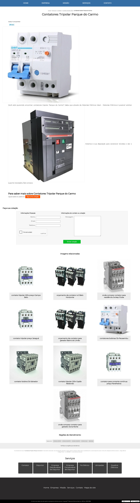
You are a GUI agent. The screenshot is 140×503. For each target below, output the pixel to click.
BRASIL (91, 441)
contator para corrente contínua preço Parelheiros (114, 383)
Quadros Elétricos (114, 466)
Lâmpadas (99, 465)
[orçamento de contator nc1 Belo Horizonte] (70, 276)
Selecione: (49, 441)
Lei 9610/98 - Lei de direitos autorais (73, 452)
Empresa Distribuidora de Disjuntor (55, 467)
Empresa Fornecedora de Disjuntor (70, 467)
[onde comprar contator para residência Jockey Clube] (114, 276)
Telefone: (32, 225)
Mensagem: (69, 217)
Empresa (46, 3)
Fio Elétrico (84, 465)
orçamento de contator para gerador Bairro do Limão (70, 339)
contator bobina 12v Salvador (26, 381)
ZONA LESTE (57, 441)
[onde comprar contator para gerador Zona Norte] (70, 405)
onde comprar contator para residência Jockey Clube (114, 296)
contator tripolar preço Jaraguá (26, 338)
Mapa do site (90, 488)
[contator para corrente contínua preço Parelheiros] (114, 362)
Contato (108, 3)
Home (25, 3)
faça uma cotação (33, 197)
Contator (25, 465)
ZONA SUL (84, 441)
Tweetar (11, 25)
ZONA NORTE (66, 441)
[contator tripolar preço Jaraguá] (26, 319)
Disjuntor (40, 465)
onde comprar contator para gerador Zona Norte (70, 426)
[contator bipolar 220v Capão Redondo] (70, 362)
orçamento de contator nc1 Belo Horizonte (70, 296)
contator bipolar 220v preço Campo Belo (26, 296)
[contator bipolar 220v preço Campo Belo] (26, 276)
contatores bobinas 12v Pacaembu (114, 338)
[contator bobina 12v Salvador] (26, 362)
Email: (33, 221)
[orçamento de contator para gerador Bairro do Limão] (70, 319)
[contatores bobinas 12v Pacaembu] (114, 319)
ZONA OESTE (76, 441)
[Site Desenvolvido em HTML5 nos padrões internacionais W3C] (126, 501)
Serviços (86, 3)
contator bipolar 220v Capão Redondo (70, 383)
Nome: (33, 217)
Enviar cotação (72, 242)
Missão (66, 3)
